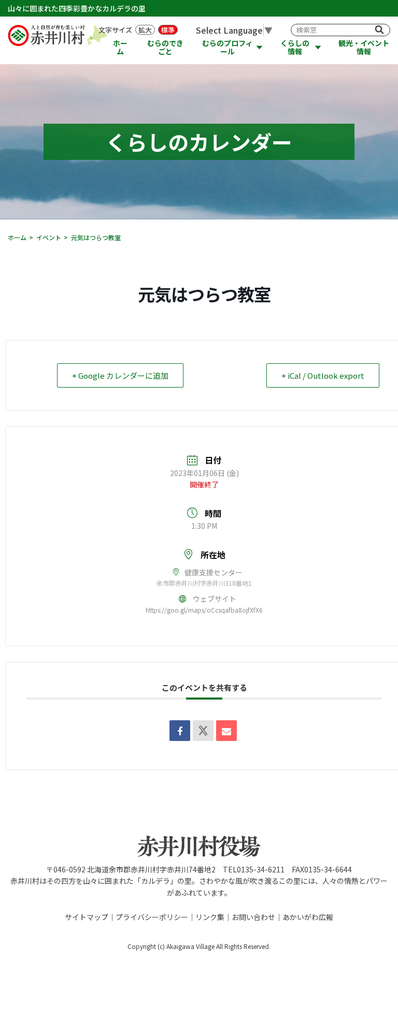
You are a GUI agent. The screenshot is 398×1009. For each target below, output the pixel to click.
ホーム (120, 47)
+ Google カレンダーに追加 (120, 375)
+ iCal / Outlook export (322, 375)
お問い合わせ (253, 917)
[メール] (226, 730)
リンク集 (209, 917)
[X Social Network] (203, 730)
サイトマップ (86, 917)
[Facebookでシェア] (179, 730)
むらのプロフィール (227, 47)
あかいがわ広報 (307, 917)
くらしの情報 (294, 47)
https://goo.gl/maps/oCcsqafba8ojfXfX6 (204, 609)
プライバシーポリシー (152, 917)
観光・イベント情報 (363, 47)
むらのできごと (165, 47)
